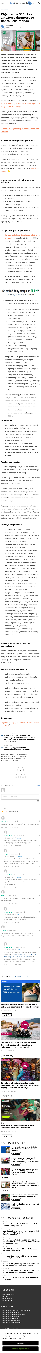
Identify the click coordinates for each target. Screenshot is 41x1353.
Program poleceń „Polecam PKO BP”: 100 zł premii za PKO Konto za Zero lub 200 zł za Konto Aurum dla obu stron (21, 1242)
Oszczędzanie (7, 1298)
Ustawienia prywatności (20, 1348)
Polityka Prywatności (18, 1338)
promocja (21, 758)
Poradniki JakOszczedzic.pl (11, 1322)
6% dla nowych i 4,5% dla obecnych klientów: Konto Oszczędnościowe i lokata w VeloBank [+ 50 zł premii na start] (25, 1184)
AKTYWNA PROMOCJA (10, 754)
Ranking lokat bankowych (10, 1312)
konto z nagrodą (20, 756)
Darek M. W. (8, 835)
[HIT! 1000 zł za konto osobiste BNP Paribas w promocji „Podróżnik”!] (20, 1110)
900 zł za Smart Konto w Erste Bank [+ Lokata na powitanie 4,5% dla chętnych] (20, 1005)
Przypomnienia (7, 1300)
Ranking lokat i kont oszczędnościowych (16, 1310)
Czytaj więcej (7, 1015)
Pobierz (6, 726)
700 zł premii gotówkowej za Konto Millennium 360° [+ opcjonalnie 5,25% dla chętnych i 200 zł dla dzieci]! (20, 1085)
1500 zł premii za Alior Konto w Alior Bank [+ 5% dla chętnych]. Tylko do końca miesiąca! (21, 1264)
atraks (19, 838)
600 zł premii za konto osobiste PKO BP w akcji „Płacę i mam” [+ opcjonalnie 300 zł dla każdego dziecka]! (21, 1233)
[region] (20, 1341)
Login (38, 785)
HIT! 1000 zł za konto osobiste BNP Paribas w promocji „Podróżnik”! (17, 1126)
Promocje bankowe (8, 1294)
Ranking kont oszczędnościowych (13, 1314)
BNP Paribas (25, 754)
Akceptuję (20, 1343)
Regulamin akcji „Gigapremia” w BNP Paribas (20, 722)
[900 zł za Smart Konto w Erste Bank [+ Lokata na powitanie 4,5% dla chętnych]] (20, 991)
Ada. (18, 914)
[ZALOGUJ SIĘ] (39, 3)
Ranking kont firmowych (10, 1318)
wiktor (19, 949)
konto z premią (8, 758)
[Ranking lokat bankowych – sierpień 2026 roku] (5, 1206)
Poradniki (5, 1296)
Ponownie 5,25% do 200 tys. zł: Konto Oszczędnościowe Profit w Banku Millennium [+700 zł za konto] (18, 1044)
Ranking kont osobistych (10, 1316)
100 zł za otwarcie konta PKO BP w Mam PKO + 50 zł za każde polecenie (20, 1225)
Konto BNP (6, 756)
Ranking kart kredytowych (11, 1320)
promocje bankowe (10, 760)
